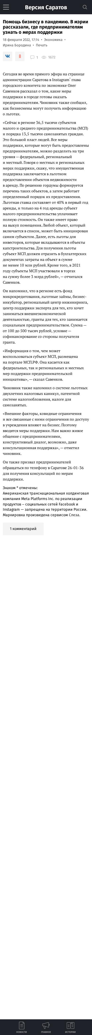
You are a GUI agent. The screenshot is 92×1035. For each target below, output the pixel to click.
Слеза (74, 515)
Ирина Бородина (17, 45)
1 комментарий (23, 528)
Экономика (53, 40)
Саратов (46, 7)
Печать (41, 45)
